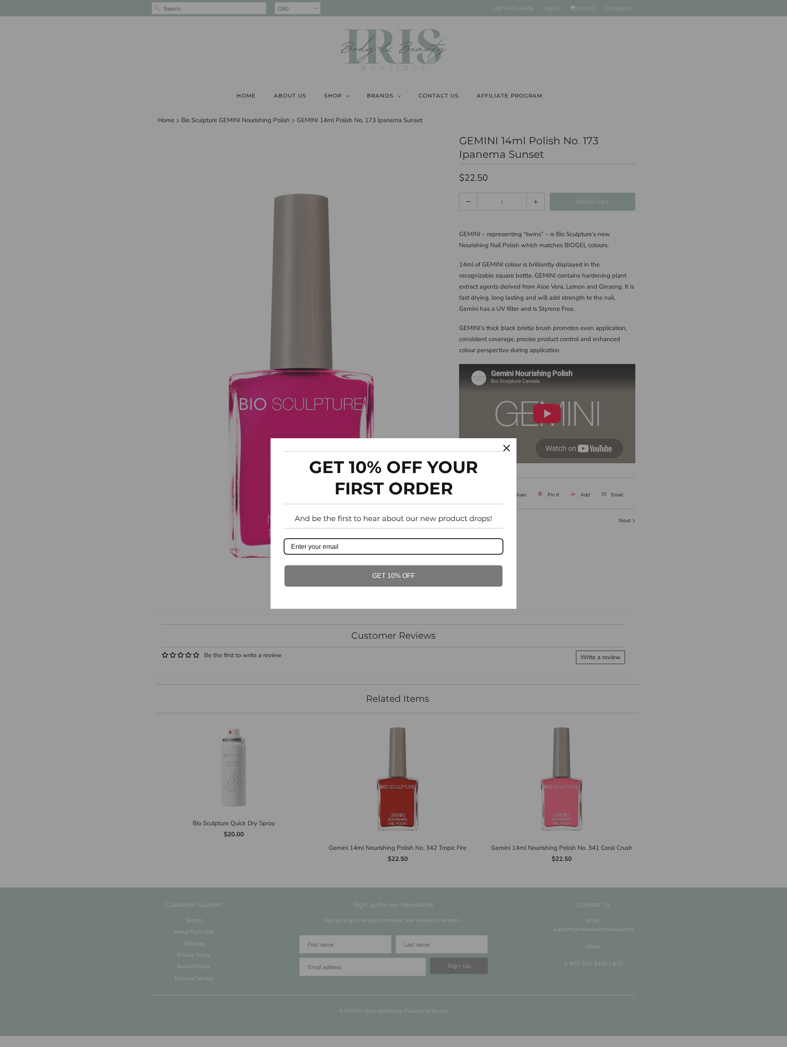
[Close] (506, 448)
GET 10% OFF (393, 575)
